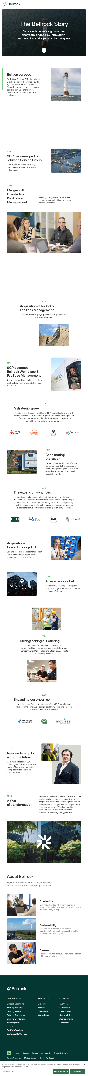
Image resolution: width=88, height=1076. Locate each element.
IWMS (10, 1026)
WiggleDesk (43, 1015)
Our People (64, 1007)
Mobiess (41, 1007)
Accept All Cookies (61, 1071)
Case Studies (65, 1011)
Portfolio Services (15, 1030)
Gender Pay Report (47, 1058)
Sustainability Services (17, 1034)
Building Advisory (14, 1007)
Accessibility (45, 1053)
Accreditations (66, 1019)
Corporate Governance (62, 1053)
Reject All (77, 1071)
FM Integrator (13, 1022)
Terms (16, 1053)
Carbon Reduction (14, 1058)
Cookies (26, 1053)
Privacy (35, 1053)
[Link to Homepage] (16, 989)
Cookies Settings (9, 1071)
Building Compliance (16, 1015)
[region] (44, 1068)
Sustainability (65, 1015)
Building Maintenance (16, 1019)
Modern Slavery (30, 1058)
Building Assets (14, 1011)
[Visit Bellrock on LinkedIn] (9, 1053)
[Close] (84, 1064)
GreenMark (43, 1011)
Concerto (42, 1004)
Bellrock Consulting (15, 1004)
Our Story (63, 1004)
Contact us (64, 1022)
